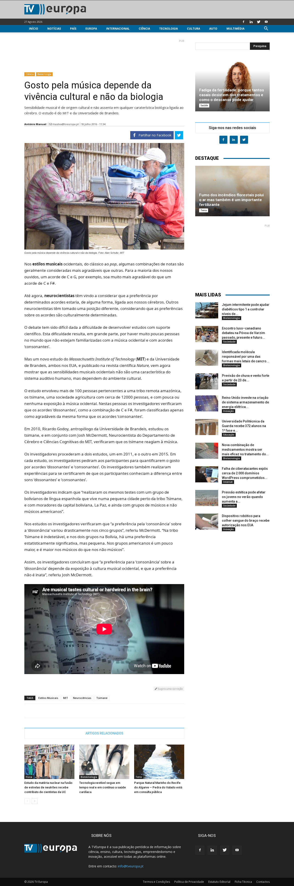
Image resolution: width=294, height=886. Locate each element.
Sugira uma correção (170, 688)
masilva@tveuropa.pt (66, 124)
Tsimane (101, 698)
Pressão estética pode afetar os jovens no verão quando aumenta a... (244, 496)
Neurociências (82, 698)
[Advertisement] (104, 53)
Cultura (193, 29)
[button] (266, 29)
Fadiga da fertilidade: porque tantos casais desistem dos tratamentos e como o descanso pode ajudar (231, 95)
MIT (65, 698)
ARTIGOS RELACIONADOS (104, 733)
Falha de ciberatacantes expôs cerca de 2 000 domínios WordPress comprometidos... (245, 473)
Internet (228, 482)
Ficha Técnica (243, 882)
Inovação (228, 411)
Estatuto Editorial (219, 882)
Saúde (204, 105)
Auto (213, 29)
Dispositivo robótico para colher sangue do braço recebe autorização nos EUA (245, 520)
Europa (91, 29)
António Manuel (35, 124)
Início (33, 29)
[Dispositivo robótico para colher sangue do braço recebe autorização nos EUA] (206, 522)
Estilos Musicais (48, 698)
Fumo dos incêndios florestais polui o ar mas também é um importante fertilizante (231, 200)
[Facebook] (243, 22)
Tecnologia (168, 29)
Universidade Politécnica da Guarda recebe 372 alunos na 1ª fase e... (244, 425)
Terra (139, 777)
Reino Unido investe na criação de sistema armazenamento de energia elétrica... (245, 402)
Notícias (54, 29)
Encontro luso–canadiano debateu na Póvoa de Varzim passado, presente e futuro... (243, 332)
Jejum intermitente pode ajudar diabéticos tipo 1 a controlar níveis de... (245, 309)
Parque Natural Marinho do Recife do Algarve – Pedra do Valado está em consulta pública (158, 787)
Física (29, 777)
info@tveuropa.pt (131, 866)
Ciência (144, 29)
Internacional (118, 29)
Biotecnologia (44, 74)
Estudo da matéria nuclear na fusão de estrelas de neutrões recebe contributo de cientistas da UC (48, 787)
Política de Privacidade (189, 882)
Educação (228, 434)
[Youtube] (266, 22)
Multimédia (235, 29)
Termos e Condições (156, 882)
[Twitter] (258, 22)
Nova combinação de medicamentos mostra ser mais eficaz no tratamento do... (245, 449)
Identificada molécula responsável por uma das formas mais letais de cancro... (245, 356)
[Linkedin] (251, 22)
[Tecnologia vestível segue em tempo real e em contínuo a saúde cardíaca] (104, 762)
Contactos (263, 882)
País (73, 29)
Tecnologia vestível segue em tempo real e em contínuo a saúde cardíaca (102, 787)
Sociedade (229, 341)
